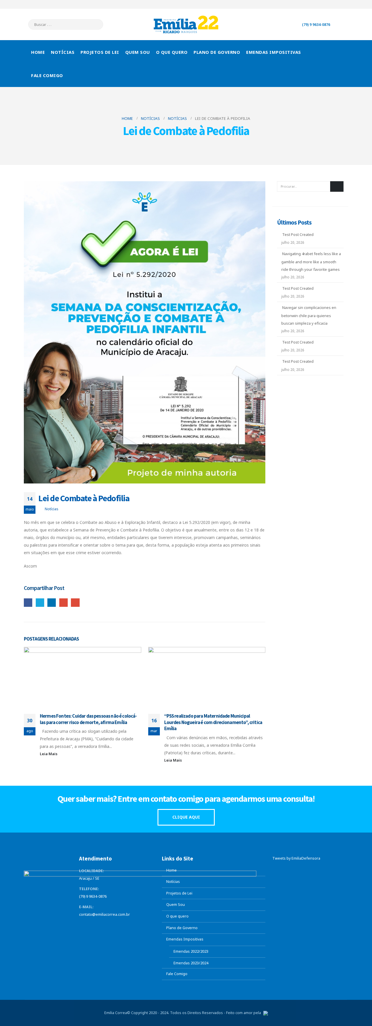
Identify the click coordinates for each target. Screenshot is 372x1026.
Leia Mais (49, 753)
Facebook (28, 602)
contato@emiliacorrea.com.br (104, 914)
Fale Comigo (47, 75)
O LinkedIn (51, 602)
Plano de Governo (217, 52)
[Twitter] (325, 4)
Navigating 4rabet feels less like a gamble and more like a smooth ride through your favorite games (311, 261)
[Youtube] (334, 4)
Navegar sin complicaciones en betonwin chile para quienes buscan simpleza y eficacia (308, 315)
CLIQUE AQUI (186, 817)
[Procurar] (95, 24)
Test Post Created (298, 234)
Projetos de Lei (100, 52)
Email (75, 602)
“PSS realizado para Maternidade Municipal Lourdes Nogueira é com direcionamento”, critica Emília (213, 722)
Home (38, 52)
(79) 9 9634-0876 (316, 24)
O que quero (172, 52)
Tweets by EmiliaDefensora (296, 858)
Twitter (40, 602)
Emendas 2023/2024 (191, 963)
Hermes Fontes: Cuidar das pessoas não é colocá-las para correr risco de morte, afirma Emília (88, 719)
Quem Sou (137, 52)
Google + (63, 602)
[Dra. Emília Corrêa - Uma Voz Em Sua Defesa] (186, 24)
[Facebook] (315, 4)
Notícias (62, 52)
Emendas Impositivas (273, 52)
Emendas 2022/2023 (191, 951)
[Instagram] (344, 4)
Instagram (116, 926)
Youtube (105, 926)
